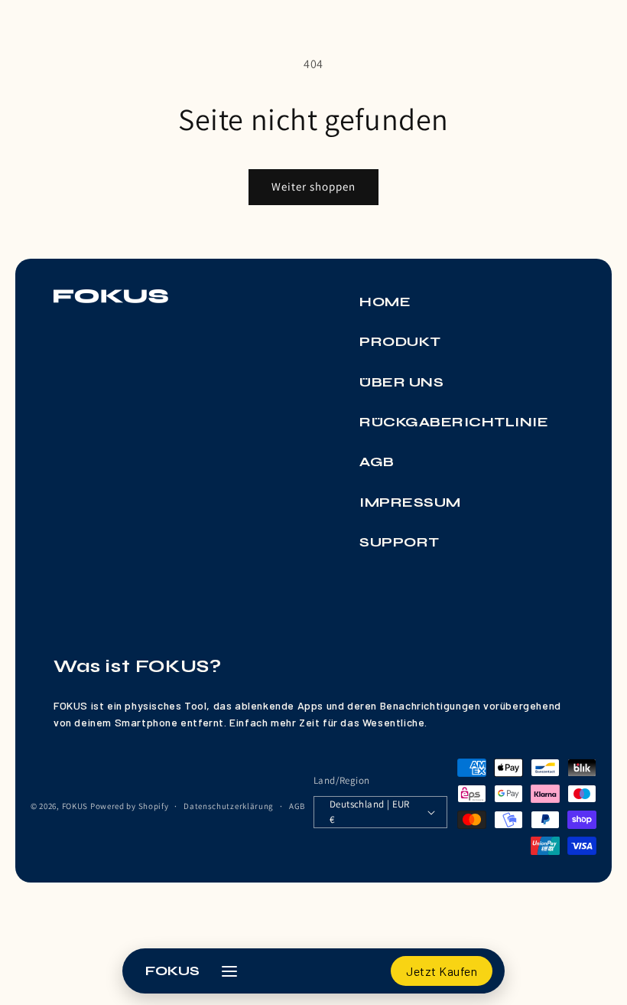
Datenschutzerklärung (229, 806)
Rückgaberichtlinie (453, 421)
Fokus (172, 970)
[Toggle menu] (232, 971)
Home (385, 301)
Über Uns (401, 382)
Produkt (400, 341)
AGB (377, 461)
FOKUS (75, 806)
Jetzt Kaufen (441, 971)
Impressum (410, 502)
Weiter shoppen (313, 186)
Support (399, 541)
